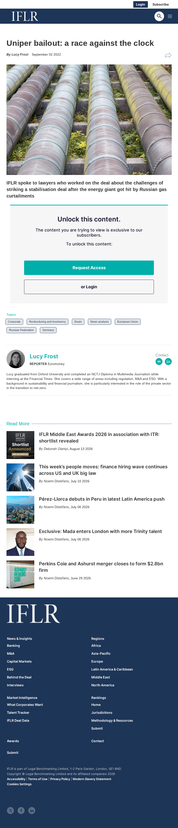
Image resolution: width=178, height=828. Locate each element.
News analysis (99, 321)
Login (140, 4)
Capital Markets (19, 661)
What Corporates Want (25, 704)
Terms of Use (38, 779)
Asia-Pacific (101, 653)
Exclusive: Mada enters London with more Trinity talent (100, 531)
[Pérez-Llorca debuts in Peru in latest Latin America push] (20, 510)
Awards (13, 741)
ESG (10, 669)
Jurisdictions (101, 712)
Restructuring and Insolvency (47, 321)
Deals (78, 321)
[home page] (30, 16)
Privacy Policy (60, 779)
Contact (97, 741)
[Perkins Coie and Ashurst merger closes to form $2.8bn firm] (20, 574)
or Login (89, 286)
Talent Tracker (18, 712)
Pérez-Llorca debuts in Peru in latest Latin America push (102, 499)
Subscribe (161, 4)
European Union (127, 321)
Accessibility (16, 779)
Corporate (14, 321)
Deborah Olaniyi (56, 449)
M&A (10, 653)
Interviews (15, 685)
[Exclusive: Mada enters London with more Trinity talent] (20, 542)
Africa (96, 645)
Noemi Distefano (56, 481)
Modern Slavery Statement (92, 779)
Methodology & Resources (112, 720)
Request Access (89, 267)
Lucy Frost (44, 356)
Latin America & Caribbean (112, 669)
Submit (97, 728)
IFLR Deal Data (18, 720)
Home (96, 704)
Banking (13, 645)
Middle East (100, 677)
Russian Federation (21, 330)
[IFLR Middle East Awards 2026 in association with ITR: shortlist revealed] (20, 445)
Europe (97, 661)
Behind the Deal (19, 677)
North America (102, 685)
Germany (48, 330)
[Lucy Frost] (18, 359)
